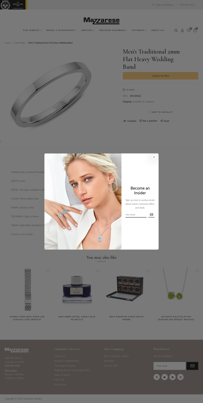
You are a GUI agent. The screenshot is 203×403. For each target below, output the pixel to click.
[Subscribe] (151, 214)
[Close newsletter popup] (154, 157)
